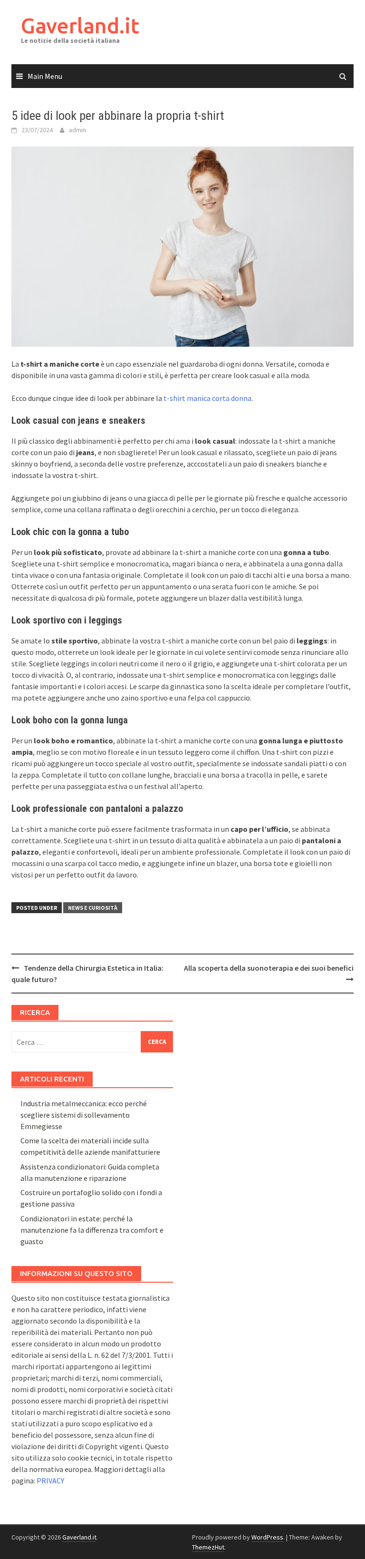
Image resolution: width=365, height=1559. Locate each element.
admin (77, 130)
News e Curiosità (92, 907)
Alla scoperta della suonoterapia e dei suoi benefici (269, 968)
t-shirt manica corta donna (207, 398)
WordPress (267, 1537)
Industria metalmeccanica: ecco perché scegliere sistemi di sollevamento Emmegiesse (83, 1115)
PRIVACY (50, 1480)
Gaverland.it (80, 25)
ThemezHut (208, 1547)
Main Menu (45, 76)
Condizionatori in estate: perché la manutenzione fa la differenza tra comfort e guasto (91, 1230)
